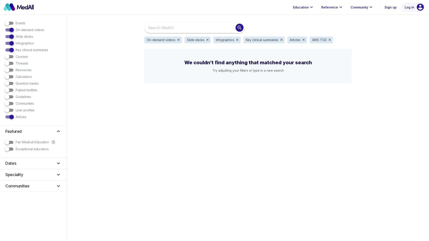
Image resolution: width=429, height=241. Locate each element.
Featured (33, 131)
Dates (33, 163)
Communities (33, 186)
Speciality (33, 175)
